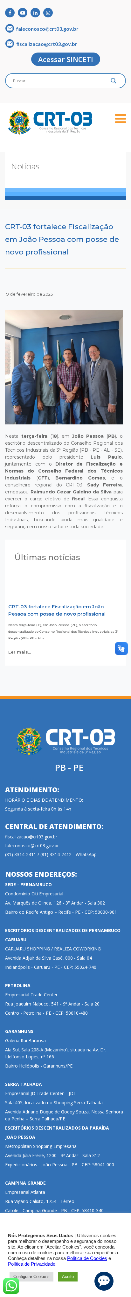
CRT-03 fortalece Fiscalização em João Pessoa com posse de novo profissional (57, 610)
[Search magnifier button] (113, 82)
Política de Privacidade (31, 1264)
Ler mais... (19, 652)
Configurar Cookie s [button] (31, 1276)
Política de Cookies (87, 1258)
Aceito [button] (68, 1276)
